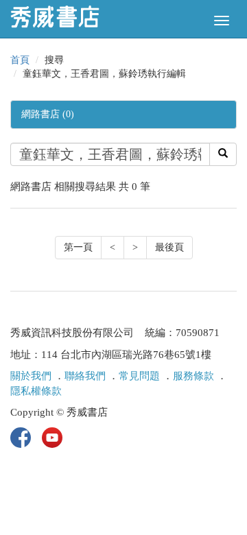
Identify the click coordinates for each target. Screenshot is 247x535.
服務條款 (193, 375)
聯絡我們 (85, 375)
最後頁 (169, 247)
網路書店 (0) (47, 114)
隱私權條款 (36, 390)
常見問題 (139, 375)
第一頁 (78, 247)
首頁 (20, 60)
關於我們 (30, 375)
